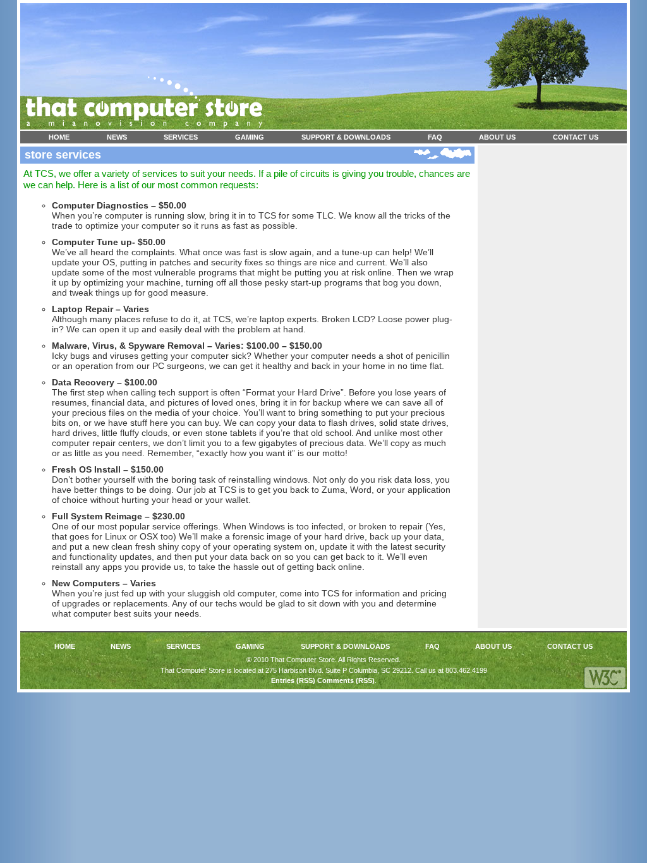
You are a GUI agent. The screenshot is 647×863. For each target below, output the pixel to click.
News (117, 137)
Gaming (249, 137)
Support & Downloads (345, 137)
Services (181, 137)
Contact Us (575, 137)
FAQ (435, 137)
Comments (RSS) (346, 680)
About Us (497, 137)
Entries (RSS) (293, 680)
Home (59, 137)
